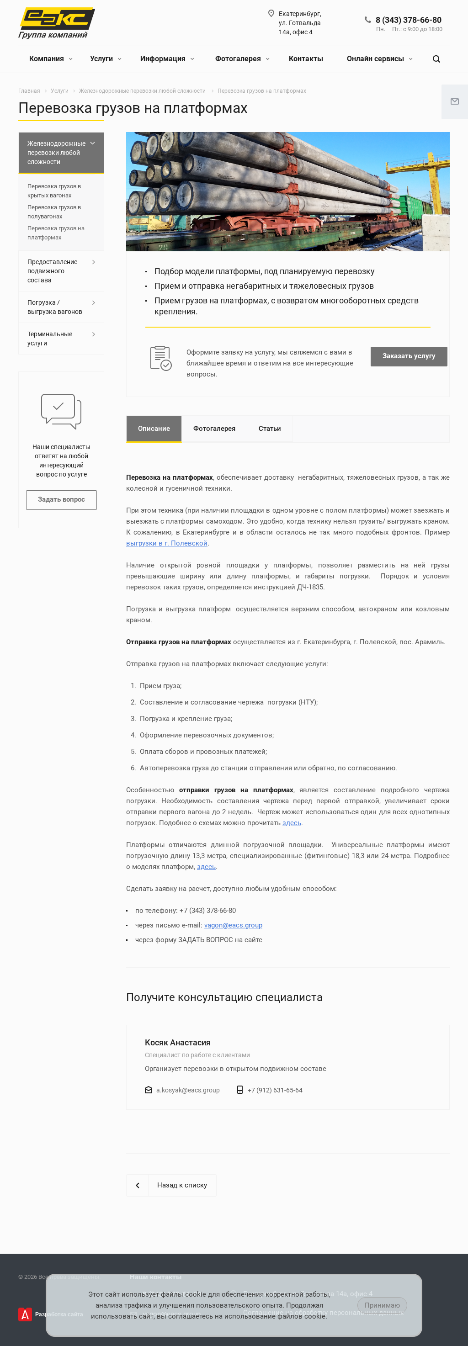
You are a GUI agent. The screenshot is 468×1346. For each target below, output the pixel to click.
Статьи (270, 428)
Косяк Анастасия (178, 1042)
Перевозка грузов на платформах (56, 233)
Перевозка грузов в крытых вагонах (54, 191)
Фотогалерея (239, 58)
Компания (47, 58)
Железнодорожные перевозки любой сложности (56, 152)
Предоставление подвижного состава (52, 271)
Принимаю (382, 1305)
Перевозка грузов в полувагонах (54, 212)
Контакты (306, 58)
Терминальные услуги (49, 338)
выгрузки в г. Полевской (166, 543)
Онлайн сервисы (376, 58)
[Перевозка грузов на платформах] (288, 137)
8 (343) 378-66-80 (408, 20)
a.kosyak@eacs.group (188, 1090)
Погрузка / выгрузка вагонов (54, 307)
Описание (154, 428)
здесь (291, 823)
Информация (163, 58)
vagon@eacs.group (233, 925)
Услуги (102, 58)
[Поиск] (436, 59)
